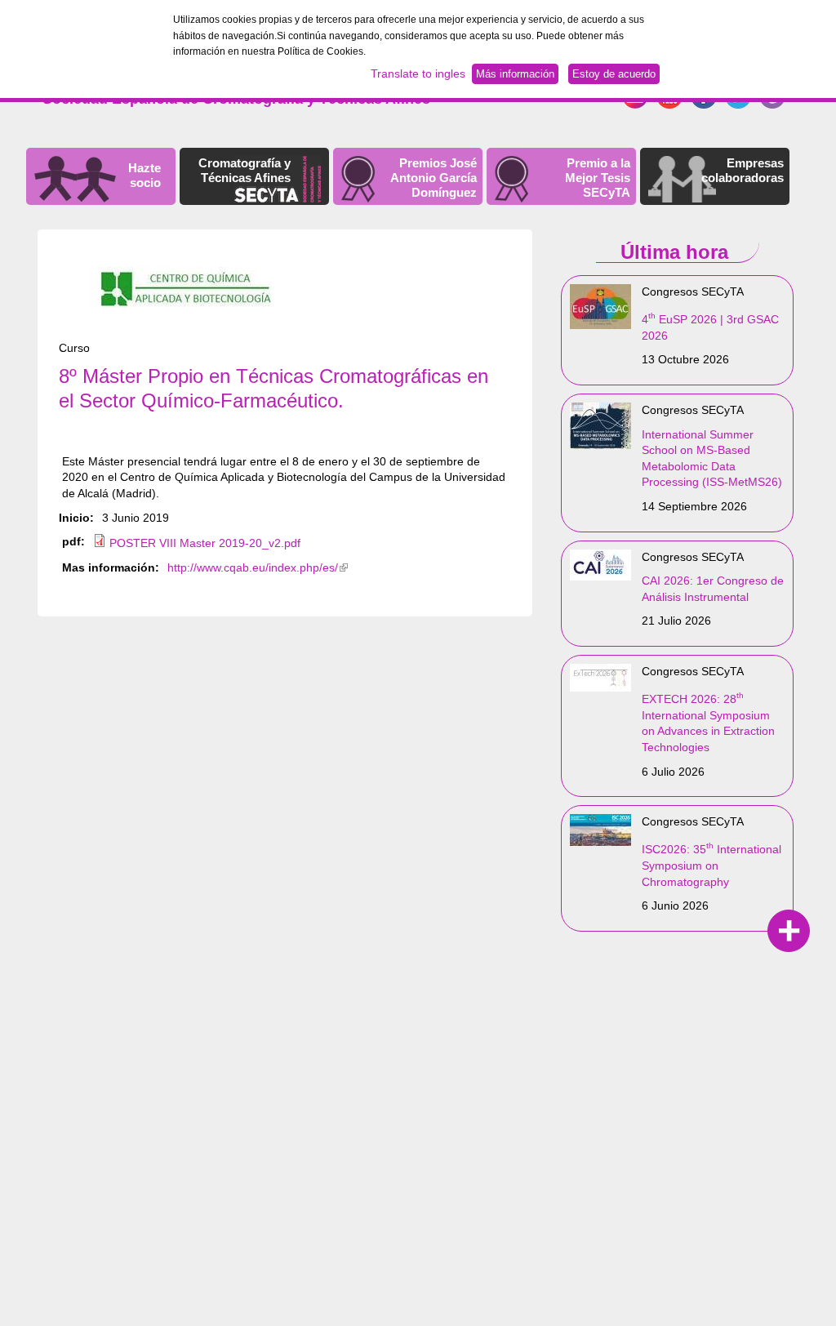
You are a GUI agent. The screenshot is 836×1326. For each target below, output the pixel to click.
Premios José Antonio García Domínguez (433, 177)
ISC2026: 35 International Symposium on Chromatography (711, 865)
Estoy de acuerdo (614, 74)
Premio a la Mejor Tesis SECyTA (597, 177)
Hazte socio (144, 175)
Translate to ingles (418, 73)
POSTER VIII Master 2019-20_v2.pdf (204, 543)
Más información (515, 74)
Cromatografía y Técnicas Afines (244, 170)
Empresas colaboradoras (742, 170)
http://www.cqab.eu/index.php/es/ (257, 567)
